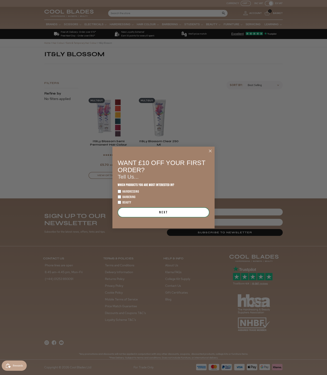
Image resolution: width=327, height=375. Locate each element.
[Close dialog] (210, 151)
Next (163, 212)
